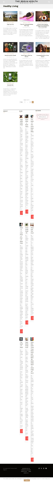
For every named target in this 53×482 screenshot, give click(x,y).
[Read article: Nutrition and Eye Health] (10, 47)
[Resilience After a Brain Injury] (26, 116)
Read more (22, 213)
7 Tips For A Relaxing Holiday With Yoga (26, 25)
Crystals (42, 53)
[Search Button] (49, 2)
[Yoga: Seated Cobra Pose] (21, 116)
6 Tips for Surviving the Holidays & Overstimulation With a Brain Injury (42, 26)
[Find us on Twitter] (41, 468)
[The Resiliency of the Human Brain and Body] (32, 116)
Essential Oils (10, 83)
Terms (29, 471)
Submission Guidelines (26, 469)
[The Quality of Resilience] (21, 339)
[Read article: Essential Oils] (10, 77)
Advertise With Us (26, 468)
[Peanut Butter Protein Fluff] (26, 339)
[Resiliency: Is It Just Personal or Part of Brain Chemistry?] (21, 224)
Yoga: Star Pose (10, 24)
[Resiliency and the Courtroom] (32, 224)
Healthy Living (10, 22)
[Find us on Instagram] (43, 468)
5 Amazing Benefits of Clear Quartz (42, 56)
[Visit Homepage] (26, 2)
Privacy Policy (24, 471)
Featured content (42, 22)
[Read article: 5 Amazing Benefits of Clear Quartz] (43, 47)
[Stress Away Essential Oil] (26, 224)
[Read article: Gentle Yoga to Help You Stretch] (26, 47)
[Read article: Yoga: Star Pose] (10, 16)
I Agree (27, 480)
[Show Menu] (3, 2)
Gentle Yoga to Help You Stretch (26, 56)
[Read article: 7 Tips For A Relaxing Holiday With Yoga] (26, 16)
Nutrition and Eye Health (10, 55)
